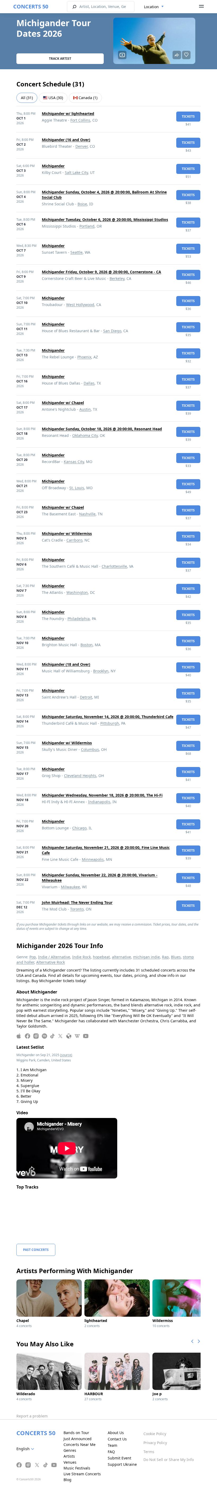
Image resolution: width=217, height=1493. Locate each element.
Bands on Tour (76, 1432)
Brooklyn (100, 670)
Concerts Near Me (80, 1444)
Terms (148, 1451)
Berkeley (117, 278)
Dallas (89, 383)
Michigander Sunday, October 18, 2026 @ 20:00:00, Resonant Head (102, 428)
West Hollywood (80, 304)
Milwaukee (70, 886)
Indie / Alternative (54, 956)
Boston (86, 644)
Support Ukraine (122, 1464)
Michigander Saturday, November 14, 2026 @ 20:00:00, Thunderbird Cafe (107, 716)
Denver (81, 146)
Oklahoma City (85, 435)
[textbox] (26, 1449)
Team (112, 1445)
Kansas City (74, 461)
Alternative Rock (50, 962)
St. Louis (76, 487)
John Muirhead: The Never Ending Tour (77, 902)
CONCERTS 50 (30, 6)
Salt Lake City (76, 172)
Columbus (90, 749)
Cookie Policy (154, 1433)
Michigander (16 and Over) (66, 139)
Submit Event (119, 1457)
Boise (82, 203)
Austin (85, 409)
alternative (121, 956)
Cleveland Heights (80, 775)
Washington (77, 592)
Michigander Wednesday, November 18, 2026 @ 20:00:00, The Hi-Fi (102, 795)
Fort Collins (80, 120)
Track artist (60, 58)
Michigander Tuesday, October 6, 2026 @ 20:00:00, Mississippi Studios (105, 219)
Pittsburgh (109, 723)
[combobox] (154, 7)
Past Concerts (36, 1249)
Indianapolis (99, 801)
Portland (86, 226)
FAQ (111, 1451)
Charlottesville (114, 566)
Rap (165, 956)
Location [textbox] (151, 6)
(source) (66, 1055)
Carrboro (74, 540)
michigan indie (146, 956)
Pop (32, 956)
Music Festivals (77, 1468)
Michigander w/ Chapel (63, 402)
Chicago (79, 827)
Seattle (76, 252)
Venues (70, 1462)
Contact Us (117, 1438)
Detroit (86, 697)
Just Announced (78, 1438)
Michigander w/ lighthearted (68, 113)
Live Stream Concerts (82, 1473)
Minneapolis (93, 859)
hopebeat (101, 956)
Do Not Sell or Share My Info (168, 1459)
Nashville (87, 513)
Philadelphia (78, 618)
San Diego (112, 330)
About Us (116, 1432)
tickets (188, 116)
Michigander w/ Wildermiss (67, 533)
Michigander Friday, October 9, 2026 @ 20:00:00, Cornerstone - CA (101, 271)
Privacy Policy (155, 1442)
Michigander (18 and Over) (66, 664)
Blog (67, 1479)
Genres (70, 1450)
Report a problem (32, 1415)
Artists (69, 1456)
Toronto (77, 909)
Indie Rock (81, 956)
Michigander (53, 165)
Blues (176, 956)
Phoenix (84, 356)
